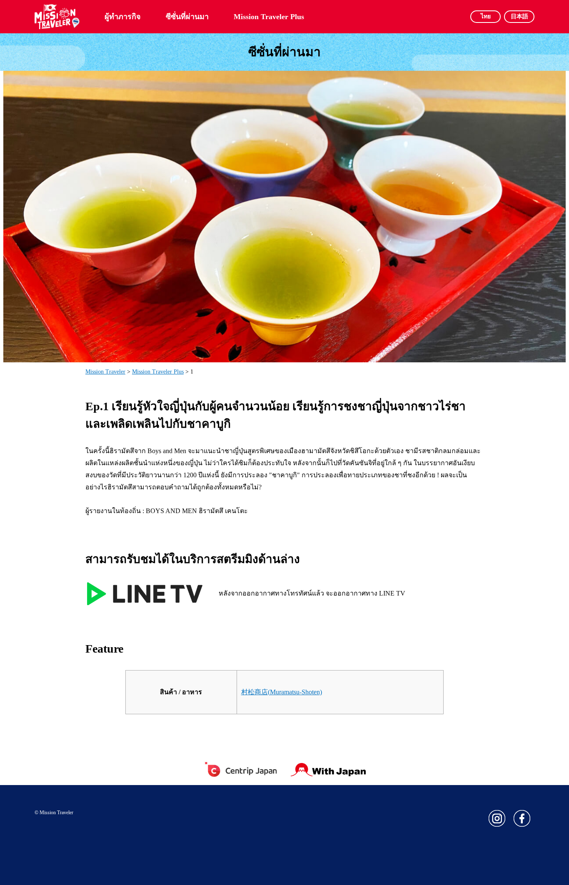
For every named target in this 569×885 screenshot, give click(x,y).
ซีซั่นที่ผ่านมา (187, 16)
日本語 (519, 16)
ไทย (486, 16)
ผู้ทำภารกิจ (123, 16)
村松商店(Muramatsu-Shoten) (281, 692)
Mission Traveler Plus (269, 16)
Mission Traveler (105, 372)
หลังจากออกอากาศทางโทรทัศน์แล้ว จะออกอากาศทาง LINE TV (312, 593)
